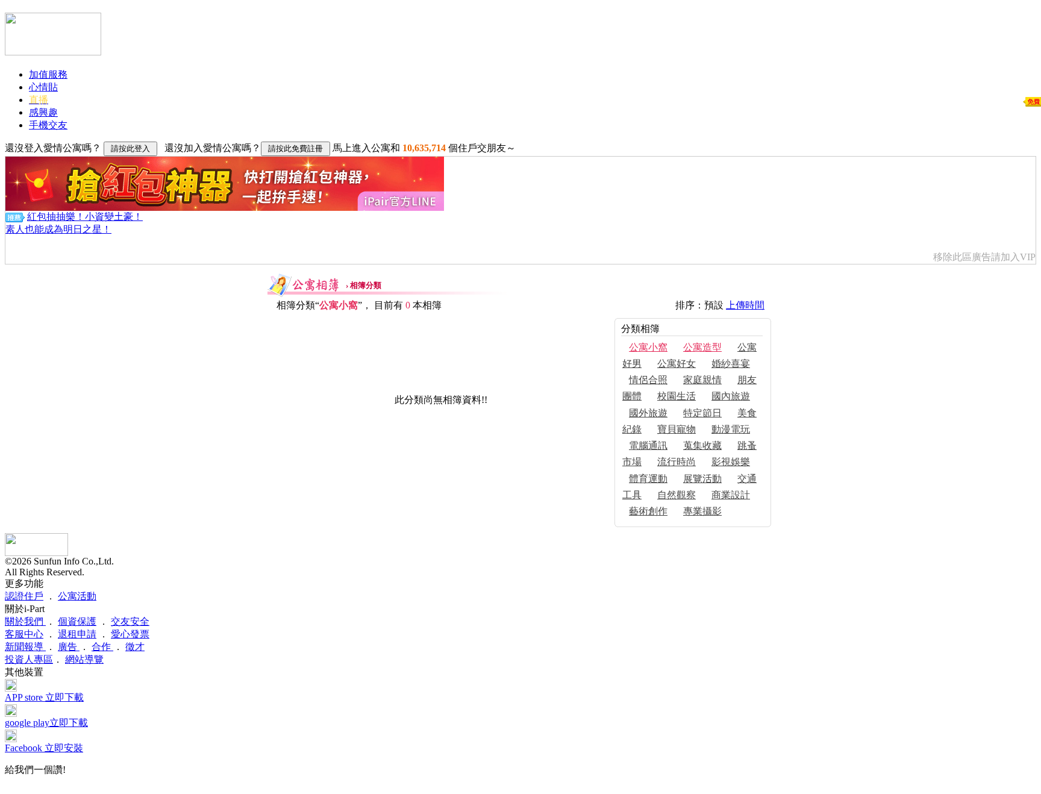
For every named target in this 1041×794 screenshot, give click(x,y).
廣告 (69, 647)
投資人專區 (29, 659)
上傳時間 (745, 305)
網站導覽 (84, 659)
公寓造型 (702, 347)
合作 (102, 647)
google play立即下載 (46, 722)
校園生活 (676, 396)
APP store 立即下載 (44, 697)
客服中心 (24, 634)
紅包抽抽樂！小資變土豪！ (85, 216)
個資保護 (77, 621)
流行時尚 (676, 462)
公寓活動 (77, 596)
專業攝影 (702, 511)
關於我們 (25, 621)
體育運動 (648, 479)
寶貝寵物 (676, 429)
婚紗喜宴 (730, 363)
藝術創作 (648, 511)
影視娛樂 (730, 462)
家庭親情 (702, 380)
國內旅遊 (730, 396)
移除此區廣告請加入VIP (984, 257)
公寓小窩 (648, 347)
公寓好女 (676, 363)
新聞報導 (25, 647)
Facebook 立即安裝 (44, 748)
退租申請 (77, 634)
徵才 (135, 647)
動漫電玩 (730, 429)
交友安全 (130, 621)
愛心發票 (130, 634)
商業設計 (730, 495)
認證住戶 (24, 596)
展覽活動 (702, 479)
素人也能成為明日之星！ (58, 229)
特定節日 (702, 413)
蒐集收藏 (702, 445)
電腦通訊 (648, 445)
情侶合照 (648, 380)
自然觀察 (676, 495)
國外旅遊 (648, 413)
